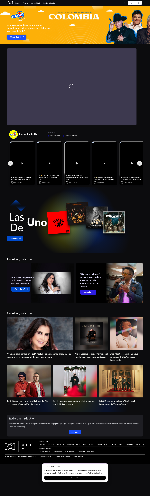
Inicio (17, 3)
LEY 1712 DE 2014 (70, 451)
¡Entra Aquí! (19, 289)
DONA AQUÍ (15, 37)
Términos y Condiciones (77, 470)
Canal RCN (42, 444)
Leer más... (75, 432)
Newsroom (70, 444)
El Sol (105, 444)
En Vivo (25, 3)
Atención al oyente (44, 451)
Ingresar (133, 3)
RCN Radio (51, 444)
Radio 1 (121, 444)
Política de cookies (78, 456)
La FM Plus (113, 444)
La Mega (99, 444)
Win (144, 444)
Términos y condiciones (45, 456)
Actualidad (35, 3)
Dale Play (14, 238)
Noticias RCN (60, 444)
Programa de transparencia (86, 451)
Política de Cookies (95, 473)
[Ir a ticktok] (23, 444)
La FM (78, 444)
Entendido (75, 478)
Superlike (91, 444)
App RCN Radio (49, 3)
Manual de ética (57, 451)
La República (129, 444)
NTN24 (138, 444)
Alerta (84, 444)
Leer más (87, 292)
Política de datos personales (62, 456)
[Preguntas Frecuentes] (125, 3)
